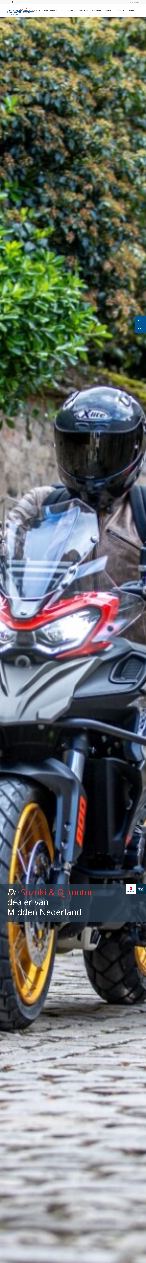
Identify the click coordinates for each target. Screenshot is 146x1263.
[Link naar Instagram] (12, 2)
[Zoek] (10, 23)
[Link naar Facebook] (8, 2)
